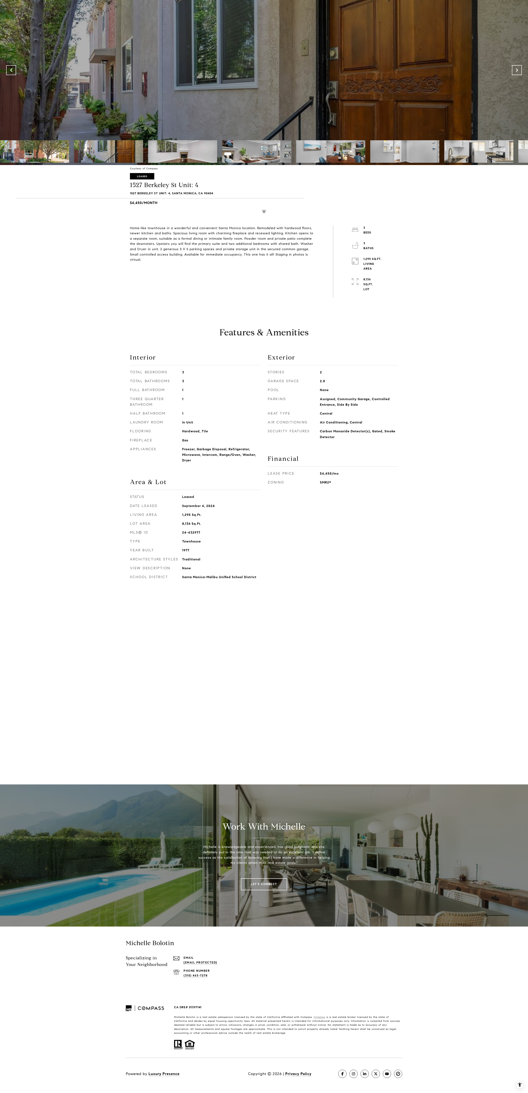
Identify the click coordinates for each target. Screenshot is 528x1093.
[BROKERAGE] (398, 1074)
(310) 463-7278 (195, 975)
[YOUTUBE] (387, 1074)
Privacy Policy (298, 1074)
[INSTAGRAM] (353, 1074)
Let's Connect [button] (264, 884)
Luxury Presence (164, 1074)
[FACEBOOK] (342, 1074)
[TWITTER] (376, 1074)
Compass (319, 1017)
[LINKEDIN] (365, 1074)
